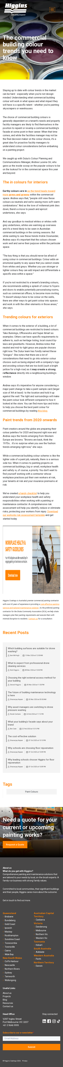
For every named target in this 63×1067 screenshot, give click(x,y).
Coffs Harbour (12, 961)
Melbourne (41, 930)
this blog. (43, 410)
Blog (5, 1000)
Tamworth (10, 976)
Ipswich (8, 928)
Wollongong (10, 980)
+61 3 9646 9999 (11, 1025)
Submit (31, 1047)
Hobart (39, 945)
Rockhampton (11, 935)
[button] (52, 9)
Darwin (39, 966)
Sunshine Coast (12, 939)
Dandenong (41, 926)
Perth (38, 959)
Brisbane (9, 916)
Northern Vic (42, 934)
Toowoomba (11, 943)
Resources (8, 1003)
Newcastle (10, 965)
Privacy (24, 1061)
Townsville (10, 947)
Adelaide (40, 952)
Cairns (8, 950)
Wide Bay (9, 954)
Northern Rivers (12, 969)
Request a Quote (15, 844)
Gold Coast (10, 924)
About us (7, 993)
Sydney (8, 972)
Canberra (40, 920)
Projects (7, 996)
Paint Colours (31, 791)
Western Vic (41, 938)
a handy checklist (28, 493)
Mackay (8, 931)
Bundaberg (10, 920)
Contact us (33, 619)
